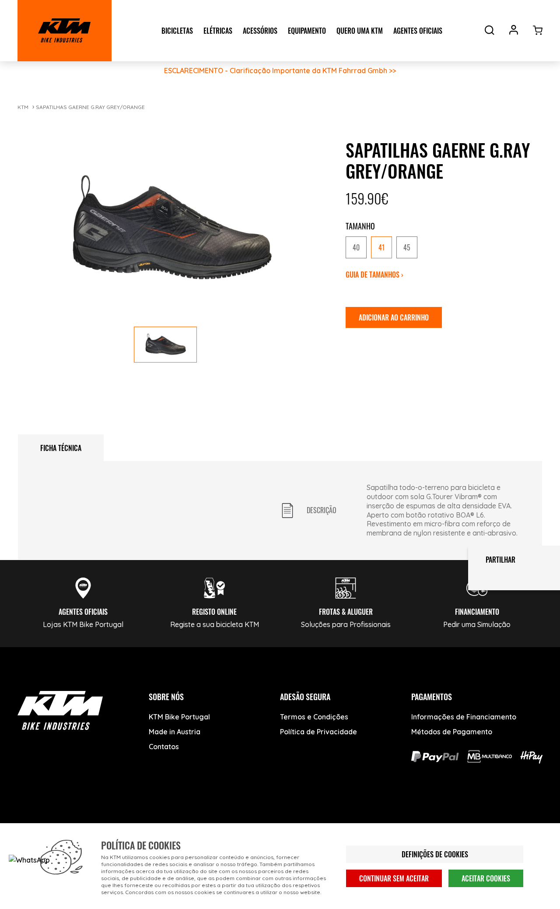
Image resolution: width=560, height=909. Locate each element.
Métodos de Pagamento (451, 731)
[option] (356, 247)
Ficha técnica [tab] (60, 448)
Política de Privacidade (318, 731)
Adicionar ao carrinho (394, 317)
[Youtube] (62, 822)
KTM (23, 107)
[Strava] (161, 822)
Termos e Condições (314, 716)
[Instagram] (95, 822)
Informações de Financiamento (463, 716)
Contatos (164, 746)
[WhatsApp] (128, 822)
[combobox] (441, 248)
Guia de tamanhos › (374, 274)
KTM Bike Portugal (179, 716)
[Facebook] (30, 822)
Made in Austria (174, 731)
